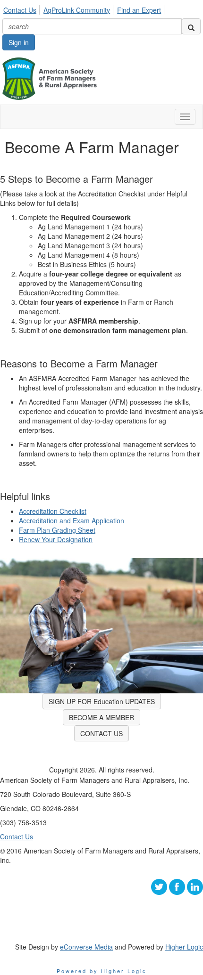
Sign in (18, 42)
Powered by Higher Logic (102, 971)
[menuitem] (22, 8)
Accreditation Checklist (52, 511)
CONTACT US (101, 733)
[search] (191, 26)
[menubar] (84, 8)
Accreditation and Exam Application (71, 520)
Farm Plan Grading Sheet (57, 530)
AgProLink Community (76, 10)
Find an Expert (139, 10)
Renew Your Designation (56, 539)
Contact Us (19, 10)
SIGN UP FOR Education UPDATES (102, 701)
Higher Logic (184, 946)
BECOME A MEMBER (101, 717)
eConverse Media (86, 946)
